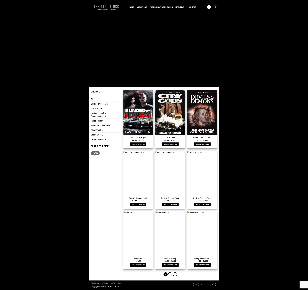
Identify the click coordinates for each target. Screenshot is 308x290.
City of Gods (170, 138)
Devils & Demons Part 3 (170, 198)
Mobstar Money (170, 259)
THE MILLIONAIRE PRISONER (161, 7)
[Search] (125, 7)
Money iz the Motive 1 (202, 259)
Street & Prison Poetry (100, 126)
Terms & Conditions (99, 283)
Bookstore (142, 7)
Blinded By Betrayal (138, 138)
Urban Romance (98, 139)
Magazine (179, 7)
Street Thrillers (97, 130)
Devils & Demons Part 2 (138, 198)
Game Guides (97, 108)
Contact (192, 7)
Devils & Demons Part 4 (202, 198)
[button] (209, 7)
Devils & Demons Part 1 (202, 138)
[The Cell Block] (106, 7)
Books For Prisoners (99, 104)
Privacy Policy (115, 283)
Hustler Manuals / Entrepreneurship (98, 114)
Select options (138, 144)
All (92, 99)
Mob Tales (138, 259)
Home (131, 7)
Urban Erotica (97, 135)
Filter (95, 153)
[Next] (175, 274)
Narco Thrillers (97, 121)
